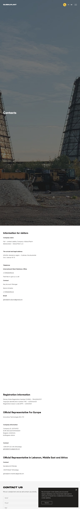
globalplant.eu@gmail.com (11, 449)
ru (68, 4)
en (71, 4)
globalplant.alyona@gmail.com (12, 299)
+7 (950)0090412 (8, 273)
